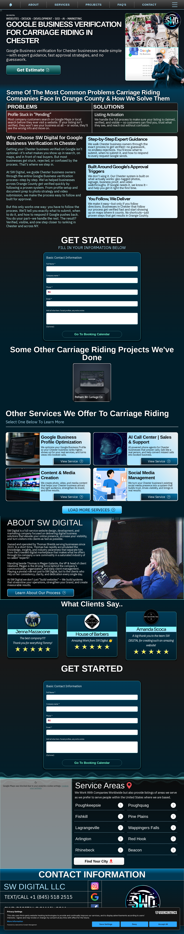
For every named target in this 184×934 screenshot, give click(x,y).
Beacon (135, 850)
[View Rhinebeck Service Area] (120, 850)
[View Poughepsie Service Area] (120, 805)
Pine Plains (138, 816)
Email (49, 299)
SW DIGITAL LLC (34, 886)
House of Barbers (92, 634)
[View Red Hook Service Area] (173, 838)
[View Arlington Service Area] (120, 838)
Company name (53, 275)
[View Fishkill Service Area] (120, 816)
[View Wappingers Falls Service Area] (173, 827)
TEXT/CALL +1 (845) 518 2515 (38, 897)
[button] (179, 596)
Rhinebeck (84, 850)
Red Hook (137, 839)
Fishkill (81, 816)
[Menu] (175, 5)
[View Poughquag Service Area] (173, 805)
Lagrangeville (87, 827)
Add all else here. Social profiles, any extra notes (65, 310)
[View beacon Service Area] (173, 850)
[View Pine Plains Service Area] (173, 816)
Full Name (50, 264)
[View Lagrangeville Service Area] (120, 827)
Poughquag (138, 805)
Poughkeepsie (88, 805)
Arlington (83, 839)
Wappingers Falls (143, 827)
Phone (49, 287)
